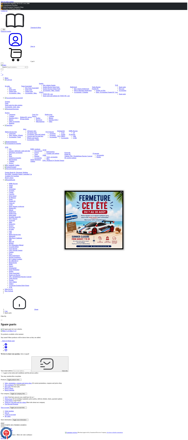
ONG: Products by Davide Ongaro (53, 160)
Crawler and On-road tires (35, 136)
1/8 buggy (52, 133)
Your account (5, 407)
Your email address (7, 371)
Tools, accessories (51, 157)
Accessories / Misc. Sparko (51, 90)
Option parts (13, 91)
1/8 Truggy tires (32, 132)
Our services (38, 151)
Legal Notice (9, 400)
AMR (44, 155)
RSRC (11, 264)
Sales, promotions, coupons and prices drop (18, 383)
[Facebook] (6, 345)
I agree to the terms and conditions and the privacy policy (20, 373)
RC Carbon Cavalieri (15, 259)
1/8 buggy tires (31, 131)
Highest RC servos (26, 117)
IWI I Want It (13, 219)
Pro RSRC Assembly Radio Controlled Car (18, 174)
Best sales (8, 387)
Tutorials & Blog (35, 27)
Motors (11, 120)
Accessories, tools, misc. (12, 107)
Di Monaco (12, 197)
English (8, 31)
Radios (38, 118)
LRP (10, 233)
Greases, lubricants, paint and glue (19, 151)
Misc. (48, 159)
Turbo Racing (96, 87)
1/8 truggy (52, 135)
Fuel (10, 154)
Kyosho (7, 86)
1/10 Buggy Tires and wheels (36, 134)
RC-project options (70, 158)
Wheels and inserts (33, 138)
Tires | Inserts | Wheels (16, 135)
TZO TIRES (61, 136)
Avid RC (11, 190)
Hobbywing (48, 114)
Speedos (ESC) (13, 118)
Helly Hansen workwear (16, 206)
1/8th (74, 136)
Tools (36, 154)
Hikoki (11, 210)
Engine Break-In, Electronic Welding (16, 172)
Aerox (11, 185)
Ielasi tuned (12, 215)
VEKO (41, 92)
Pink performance (14, 255)
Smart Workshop (35, 159)
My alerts (7, 416)
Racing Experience (15, 257)
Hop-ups (121, 89)
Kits (10, 88)
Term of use (8, 399)
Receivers (39, 120)
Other (50, 121)
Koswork (67, 152)
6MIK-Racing (73, 131)
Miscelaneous (40, 121)
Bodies (99, 157)
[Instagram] (6, 350)
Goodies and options (52, 153)
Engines (7, 101)
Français (3, 31)
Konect (7, 113)
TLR (116, 85)
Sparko (41, 83)
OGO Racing (50, 132)
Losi (116, 92)
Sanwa (34, 116)
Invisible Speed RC (15, 217)
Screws (11, 163)
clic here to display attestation (115, 432)
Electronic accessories (15, 152)
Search (4, 67)
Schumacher (61, 131)
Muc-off (11, 241)
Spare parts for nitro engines (13, 105)
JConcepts (72, 134)
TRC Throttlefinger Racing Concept (20, 277)
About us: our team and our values (15, 402)
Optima (32, 161)
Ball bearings (13, 159)
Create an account (10, 414)
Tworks (11, 280)
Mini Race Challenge (15, 238)
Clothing (11, 161)
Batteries (11, 123)
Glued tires (12, 133)
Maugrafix (12, 236)
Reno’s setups (9, 388)
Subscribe (65, 371)
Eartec (11, 199)
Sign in (7, 413)
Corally (11, 192)
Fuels (6, 103)
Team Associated (26, 86)
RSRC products (35, 149)
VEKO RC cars (48, 94)
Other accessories (14, 121)
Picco (10, 254)
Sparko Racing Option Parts (51, 89)
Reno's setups (9, 178)
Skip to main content (7, 1)
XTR (6, 147)
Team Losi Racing (14, 275)
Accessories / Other (33, 140)
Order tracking (9, 411)
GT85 (11, 205)
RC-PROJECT (13, 261)
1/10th (75, 138)
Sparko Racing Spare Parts (51, 87)
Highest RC (12, 208)
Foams (63, 134)
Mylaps (11, 243)
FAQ (6, 397)
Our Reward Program (11, 404)
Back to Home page (8, 341)
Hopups (36, 156)
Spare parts (12, 89)
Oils (10, 149)
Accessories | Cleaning (81, 92)
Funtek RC (95, 89)
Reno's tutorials (9, 390)
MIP (10, 240)
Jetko (24, 129)
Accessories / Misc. (15, 93)
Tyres (63, 132)
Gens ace (12, 203)
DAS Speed (12, 196)
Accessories (122, 90)
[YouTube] (6, 348)
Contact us (4, 11)
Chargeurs (12, 114)
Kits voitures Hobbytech (81, 89)
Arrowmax (12, 189)
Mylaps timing (24, 119)
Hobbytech (73, 87)
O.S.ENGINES (14, 247)
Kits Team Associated (32, 88)
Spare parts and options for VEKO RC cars (56, 96)
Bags (10, 156)
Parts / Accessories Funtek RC (105, 92)
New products (9, 385)
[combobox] (16, 67)
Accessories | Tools (15, 137)
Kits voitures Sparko (49, 85)
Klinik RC (68, 154)
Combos (11, 116)
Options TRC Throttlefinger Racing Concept (78, 156)
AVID (44, 150)
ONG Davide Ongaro (15, 250)
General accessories (15, 158)
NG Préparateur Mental (16, 245)
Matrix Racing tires (11, 132)
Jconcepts (12, 220)
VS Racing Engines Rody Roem (19, 285)
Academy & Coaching (12, 176)
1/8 (74, 132)
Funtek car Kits (100, 90)
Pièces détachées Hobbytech (83, 90)
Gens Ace (35, 114)
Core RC (11, 194)
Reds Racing (13, 262)
